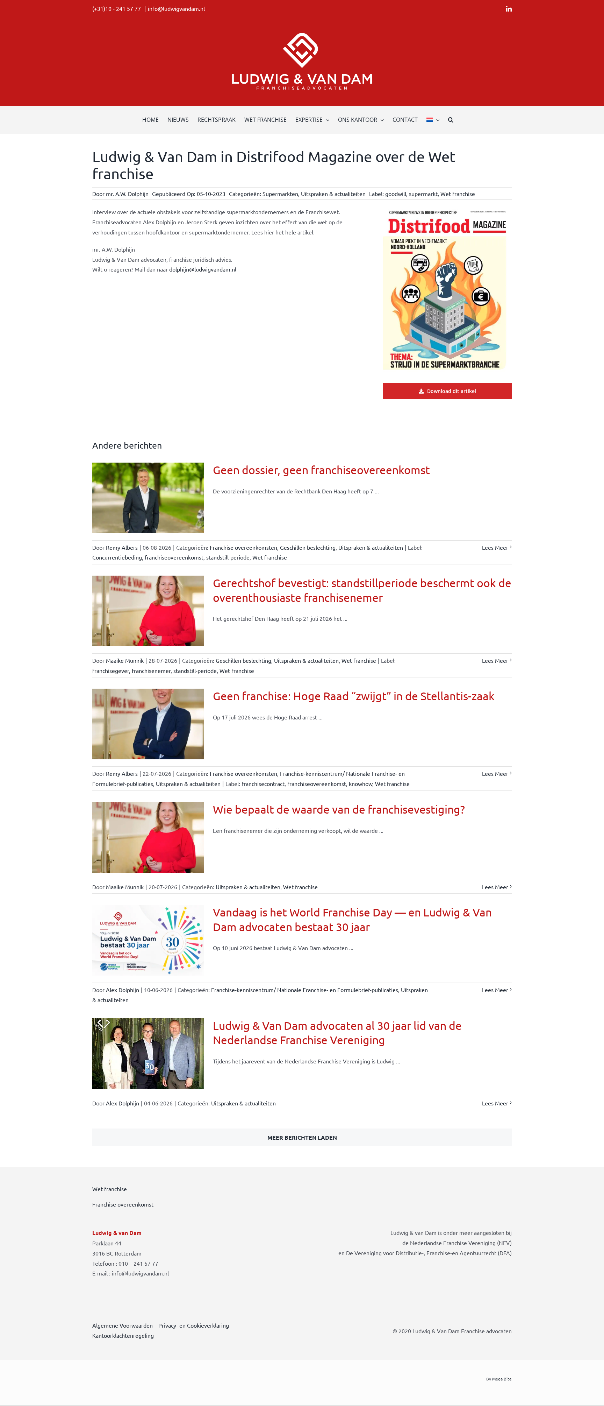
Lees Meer (495, 547)
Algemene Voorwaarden (122, 1325)
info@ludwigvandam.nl (176, 8)
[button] (450, 120)
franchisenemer (151, 670)
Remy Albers (122, 547)
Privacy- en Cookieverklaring (193, 1325)
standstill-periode (228, 557)
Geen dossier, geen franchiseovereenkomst (321, 470)
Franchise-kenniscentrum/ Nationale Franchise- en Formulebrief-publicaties (304, 989)
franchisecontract (263, 783)
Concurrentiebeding (117, 557)
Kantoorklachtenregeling (123, 1335)
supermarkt (423, 193)
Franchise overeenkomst (122, 1204)
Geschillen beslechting (308, 547)
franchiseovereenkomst (174, 557)
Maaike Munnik (125, 660)
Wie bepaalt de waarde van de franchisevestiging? (339, 809)
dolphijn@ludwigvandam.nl (202, 269)
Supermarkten (280, 193)
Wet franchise (457, 193)
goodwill (395, 193)
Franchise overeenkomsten (243, 547)
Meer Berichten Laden (302, 1137)
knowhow (360, 783)
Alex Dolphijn (122, 989)
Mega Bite (502, 1379)
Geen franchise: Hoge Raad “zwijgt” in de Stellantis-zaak (354, 696)
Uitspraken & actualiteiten (333, 193)
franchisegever (110, 670)
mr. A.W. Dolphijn (127, 193)
